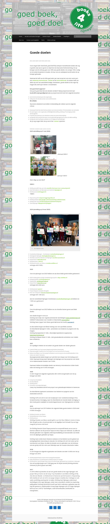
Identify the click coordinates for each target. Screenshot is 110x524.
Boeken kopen (46, 36)
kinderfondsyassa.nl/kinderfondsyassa (50, 201)
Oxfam (50, 80)
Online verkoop (51, 40)
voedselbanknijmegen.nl (57, 254)
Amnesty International (40, 80)
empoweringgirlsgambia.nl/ (47, 198)
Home (20, 36)
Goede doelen (57, 36)
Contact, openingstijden (33, 40)
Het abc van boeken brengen (32, 36)
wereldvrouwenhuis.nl (58, 257)
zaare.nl (40, 261)
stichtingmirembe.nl (42, 281)
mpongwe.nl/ (58, 190)
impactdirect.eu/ (41, 283)
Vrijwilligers (66, 36)
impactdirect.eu (41, 259)
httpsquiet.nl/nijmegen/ (44, 203)
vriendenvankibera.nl (52, 263)
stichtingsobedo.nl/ (44, 279)
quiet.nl (40, 289)
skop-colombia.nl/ (62, 277)
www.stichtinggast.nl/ (73, 318)
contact (56, 121)
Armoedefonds (61, 80)
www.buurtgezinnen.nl (37, 335)
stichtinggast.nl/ (41, 192)
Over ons (21, 40)
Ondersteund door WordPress (55, 518)
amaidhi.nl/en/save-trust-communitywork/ (58, 188)
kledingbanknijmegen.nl (49, 256)
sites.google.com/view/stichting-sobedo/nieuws (52, 199)
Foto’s (43, 40)
